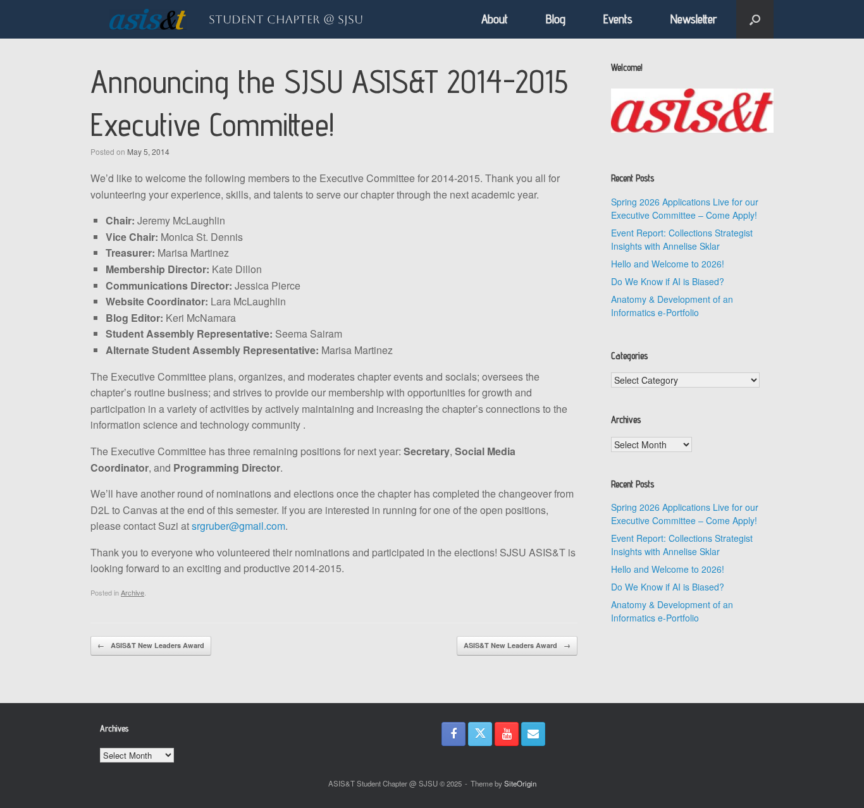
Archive (132, 592)
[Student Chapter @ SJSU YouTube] (507, 734)
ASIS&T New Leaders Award (150, 645)
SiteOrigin (520, 783)
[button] (755, 19)
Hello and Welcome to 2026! (667, 263)
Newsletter (693, 19)
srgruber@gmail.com (238, 525)
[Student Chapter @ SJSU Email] (533, 734)
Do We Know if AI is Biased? (667, 281)
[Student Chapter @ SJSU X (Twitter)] (480, 734)
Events (618, 19)
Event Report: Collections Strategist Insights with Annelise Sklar (682, 239)
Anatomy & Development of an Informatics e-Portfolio (672, 306)
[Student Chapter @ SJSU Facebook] (453, 734)
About (494, 19)
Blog (555, 19)
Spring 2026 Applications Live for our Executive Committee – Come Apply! (684, 208)
